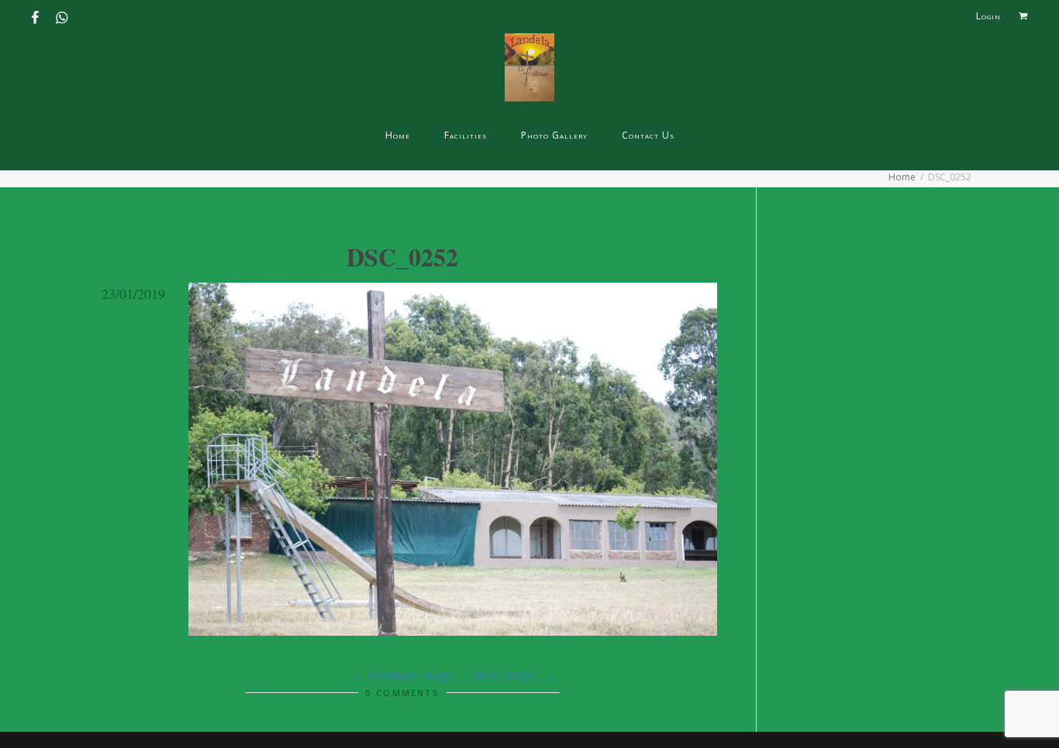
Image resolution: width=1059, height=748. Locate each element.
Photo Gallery (554, 135)
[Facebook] (37, 13)
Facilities (465, 135)
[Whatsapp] (63, 13)
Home (397, 135)
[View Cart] (1023, 16)
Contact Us (648, 135)
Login (988, 15)
